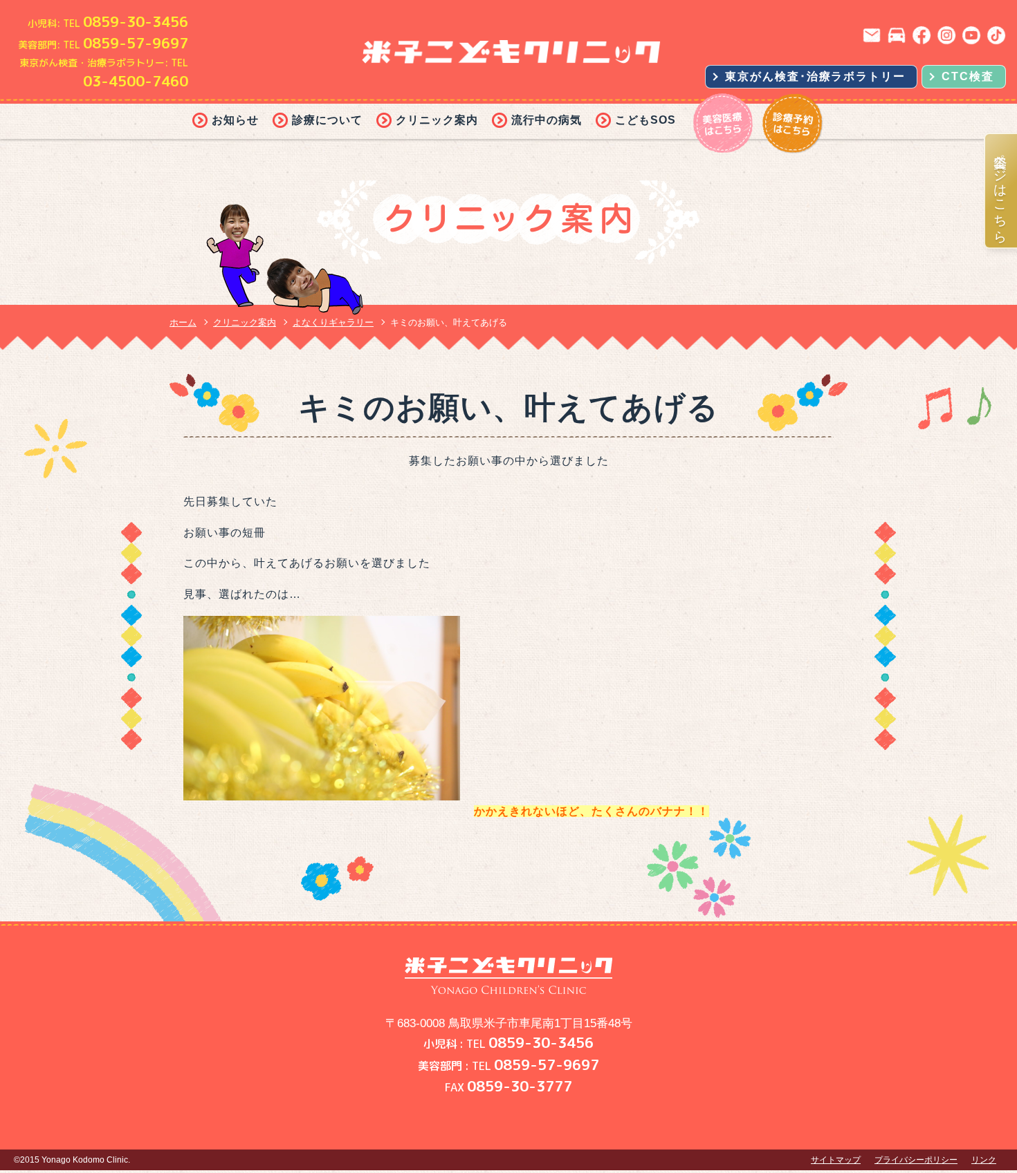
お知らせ (235, 120)
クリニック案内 (437, 120)
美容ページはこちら (1001, 190)
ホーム (183, 322)
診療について (327, 120)
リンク (983, 1160)
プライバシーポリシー (916, 1160)
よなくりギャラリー (333, 322)
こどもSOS (645, 120)
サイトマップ (836, 1160)
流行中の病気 (546, 120)
